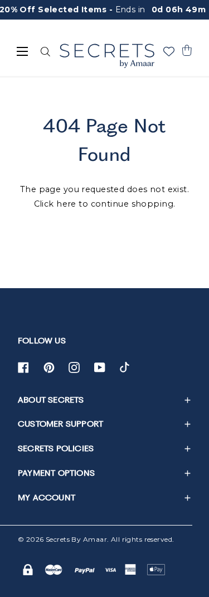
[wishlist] (168, 51)
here (66, 204)
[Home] (107, 56)
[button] (186, 50)
